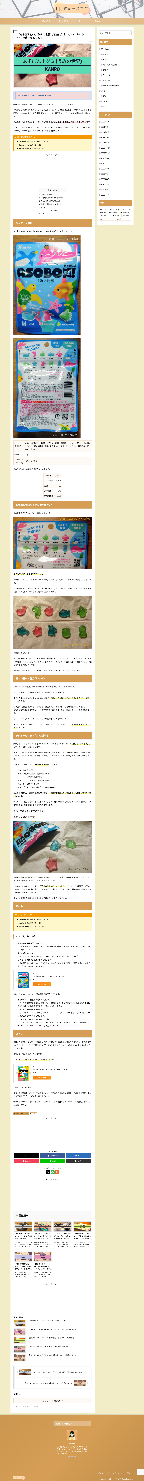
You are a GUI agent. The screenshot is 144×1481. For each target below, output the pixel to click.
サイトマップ (112, 1473)
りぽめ (72, 1443)
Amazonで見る (42, 984)
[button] (78, 1161)
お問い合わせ (101, 1473)
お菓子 (17, 1113)
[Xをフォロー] (48, 1172)
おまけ (43, 213)
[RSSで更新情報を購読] (57, 1172)
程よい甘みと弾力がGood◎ (50, 201)
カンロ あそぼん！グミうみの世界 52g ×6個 (48, 976)
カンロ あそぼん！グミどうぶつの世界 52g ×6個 (50, 1070)
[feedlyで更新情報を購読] (53, 1172)
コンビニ (34, 1113)
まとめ (43, 207)
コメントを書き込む (53, 1401)
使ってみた (25, 1113)
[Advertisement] (52, 170)
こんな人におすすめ (50, 210)
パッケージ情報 (46, 195)
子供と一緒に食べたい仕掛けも (52, 204)
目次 (49, 190)
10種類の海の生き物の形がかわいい (53, 198)
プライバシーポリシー (125, 1473)
